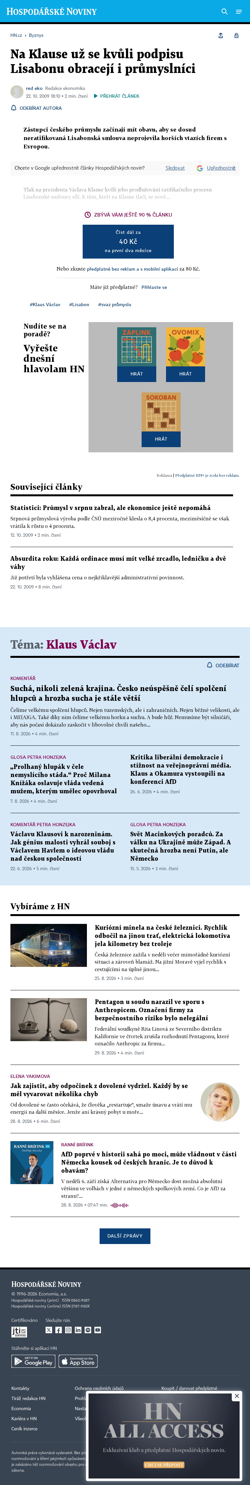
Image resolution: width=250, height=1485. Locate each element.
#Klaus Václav (45, 304)
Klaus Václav (81, 645)
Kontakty (20, 1388)
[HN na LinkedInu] (78, 1330)
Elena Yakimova (30, 1076)
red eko (34, 88)
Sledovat (175, 168)
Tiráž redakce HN (28, 1398)
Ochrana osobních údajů (99, 1388)
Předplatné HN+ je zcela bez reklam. (207, 475)
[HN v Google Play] (33, 1361)
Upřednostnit (221, 168)
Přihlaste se (154, 287)
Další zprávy (124, 1235)
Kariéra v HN (24, 1419)
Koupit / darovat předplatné (189, 1388)
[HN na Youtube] (97, 1330)
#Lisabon (79, 304)
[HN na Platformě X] (49, 1330)
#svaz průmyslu (114, 304)
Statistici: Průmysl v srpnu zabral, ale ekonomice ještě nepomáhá (110, 508)
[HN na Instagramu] (68, 1330)
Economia (21, 1409)
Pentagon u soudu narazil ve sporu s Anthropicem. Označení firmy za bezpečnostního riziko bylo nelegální (151, 1010)
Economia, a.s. (53, 1294)
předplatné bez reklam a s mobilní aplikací (132, 269)
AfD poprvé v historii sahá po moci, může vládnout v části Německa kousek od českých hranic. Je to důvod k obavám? (149, 1163)
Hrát (137, 373)
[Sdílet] (220, 35)
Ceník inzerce (24, 1429)
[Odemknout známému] (236, 35)
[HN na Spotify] (88, 1330)
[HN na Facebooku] (58, 1330)
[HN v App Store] (78, 1361)
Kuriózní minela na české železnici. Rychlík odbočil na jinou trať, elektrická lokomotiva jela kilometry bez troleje (162, 936)
